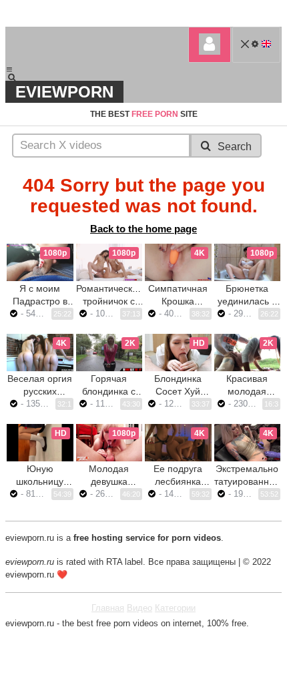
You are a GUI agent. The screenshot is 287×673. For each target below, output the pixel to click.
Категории (175, 608)
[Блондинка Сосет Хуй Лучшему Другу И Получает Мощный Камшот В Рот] (178, 352)
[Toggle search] (18, 77)
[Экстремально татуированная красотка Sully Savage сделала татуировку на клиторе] (247, 442)
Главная (107, 608)
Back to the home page (143, 228)
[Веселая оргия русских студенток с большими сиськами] (40, 352)
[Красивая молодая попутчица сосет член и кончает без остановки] (247, 352)
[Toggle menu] (9, 69)
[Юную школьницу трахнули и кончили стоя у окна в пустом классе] (40, 442)
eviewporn (64, 92)
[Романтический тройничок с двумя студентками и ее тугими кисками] (109, 262)
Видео (139, 608)
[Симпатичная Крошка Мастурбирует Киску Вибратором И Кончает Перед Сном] (178, 262)
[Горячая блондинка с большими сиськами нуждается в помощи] (109, 352)
